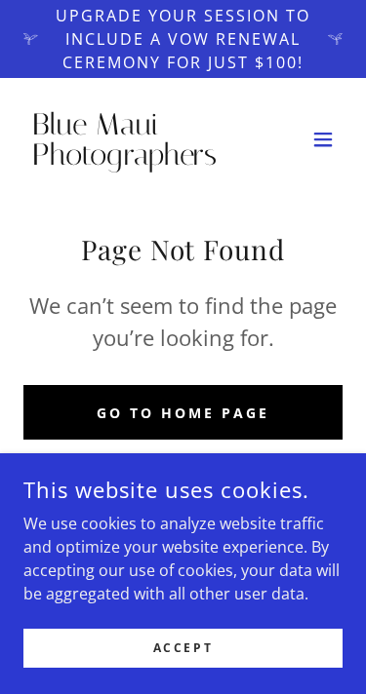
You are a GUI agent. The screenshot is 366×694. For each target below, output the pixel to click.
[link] (135, 159)
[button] (323, 139)
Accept (183, 647)
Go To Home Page (183, 413)
